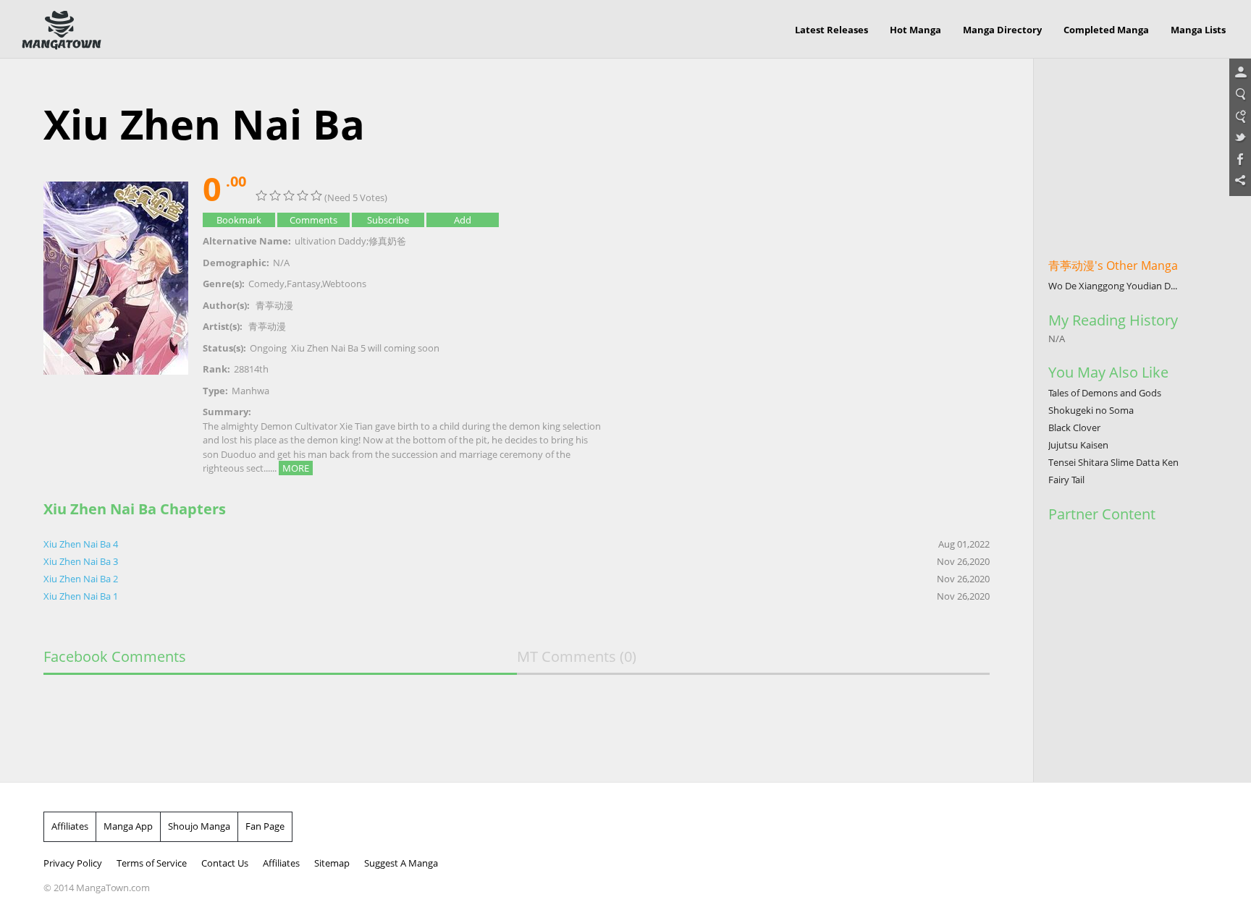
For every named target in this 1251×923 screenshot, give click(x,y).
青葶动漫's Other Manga (1113, 265)
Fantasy (304, 283)
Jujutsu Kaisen (1078, 444)
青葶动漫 (274, 305)
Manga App (128, 826)
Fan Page (265, 826)
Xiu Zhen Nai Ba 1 (80, 596)
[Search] (1240, 95)
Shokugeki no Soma (1091, 410)
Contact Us (224, 862)
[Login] (1240, 73)
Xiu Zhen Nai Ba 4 (80, 543)
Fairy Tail (1066, 479)
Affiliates (69, 826)
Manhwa (250, 390)
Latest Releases (831, 29)
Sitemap (332, 862)
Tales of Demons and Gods (1104, 392)
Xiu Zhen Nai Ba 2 (80, 578)
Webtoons (344, 283)
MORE (295, 468)
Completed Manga (1106, 29)
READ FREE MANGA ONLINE (61, 30)
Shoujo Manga (199, 826)
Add (462, 219)
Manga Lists (1198, 29)
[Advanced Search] (1240, 116)
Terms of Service (152, 862)
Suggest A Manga (401, 862)
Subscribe (388, 219)
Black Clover (1074, 427)
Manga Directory (1002, 29)
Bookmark (238, 219)
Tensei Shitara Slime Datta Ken (1113, 462)
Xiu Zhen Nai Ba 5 (328, 347)
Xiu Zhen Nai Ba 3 (80, 561)
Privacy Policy (72, 862)
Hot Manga (915, 29)
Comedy (266, 283)
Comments (313, 219)
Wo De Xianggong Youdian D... (1112, 285)
